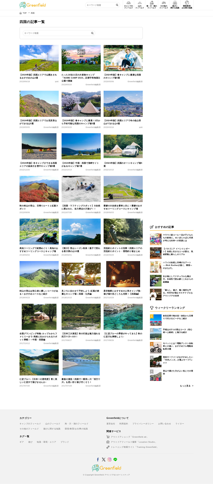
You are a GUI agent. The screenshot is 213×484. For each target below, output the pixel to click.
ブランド (65, 442)
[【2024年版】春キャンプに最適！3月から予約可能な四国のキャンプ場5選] (81, 92)
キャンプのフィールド (30, 423)
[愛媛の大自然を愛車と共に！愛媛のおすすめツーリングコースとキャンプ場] (123, 177)
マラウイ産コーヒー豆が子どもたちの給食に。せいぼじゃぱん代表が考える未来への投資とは (178, 238)
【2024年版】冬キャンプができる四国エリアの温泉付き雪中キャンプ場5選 (38, 164)
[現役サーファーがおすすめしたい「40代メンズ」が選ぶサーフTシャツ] (156, 356)
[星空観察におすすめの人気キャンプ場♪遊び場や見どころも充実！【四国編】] (123, 263)
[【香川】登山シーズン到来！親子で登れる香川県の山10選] (81, 220)
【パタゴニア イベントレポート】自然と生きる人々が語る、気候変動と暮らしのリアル (178, 251)
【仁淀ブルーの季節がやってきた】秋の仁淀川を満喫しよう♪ (123, 335)
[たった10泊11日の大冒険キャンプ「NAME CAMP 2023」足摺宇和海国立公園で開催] (81, 47)
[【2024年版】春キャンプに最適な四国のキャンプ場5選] (123, 47)
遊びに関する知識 (52, 429)
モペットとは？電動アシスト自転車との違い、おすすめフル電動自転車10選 (178, 346)
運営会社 (110, 423)
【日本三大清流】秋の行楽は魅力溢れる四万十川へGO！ (81, 335)
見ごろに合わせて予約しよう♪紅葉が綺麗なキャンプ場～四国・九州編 (80, 292)
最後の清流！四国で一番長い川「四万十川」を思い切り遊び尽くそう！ (81, 380)
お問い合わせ (164, 423)
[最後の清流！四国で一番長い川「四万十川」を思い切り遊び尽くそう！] (81, 351)
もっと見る (185, 386)
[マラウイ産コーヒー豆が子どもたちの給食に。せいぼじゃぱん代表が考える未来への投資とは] (156, 233)
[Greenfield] (33, 3)
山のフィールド (52, 423)
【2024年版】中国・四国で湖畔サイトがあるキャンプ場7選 (80, 164)
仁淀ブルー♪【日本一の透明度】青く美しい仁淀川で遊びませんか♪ (38, 380)
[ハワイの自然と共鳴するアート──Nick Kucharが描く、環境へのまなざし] (156, 261)
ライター (179, 423)
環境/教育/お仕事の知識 (76, 429)
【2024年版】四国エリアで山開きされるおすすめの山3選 (38, 76)
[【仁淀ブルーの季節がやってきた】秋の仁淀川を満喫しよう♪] (123, 305)
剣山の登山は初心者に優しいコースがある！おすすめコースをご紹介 (39, 292)
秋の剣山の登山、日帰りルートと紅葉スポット (39, 207)
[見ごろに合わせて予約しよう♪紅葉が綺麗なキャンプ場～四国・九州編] (81, 263)
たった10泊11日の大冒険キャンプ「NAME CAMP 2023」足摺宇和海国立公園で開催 (81, 78)
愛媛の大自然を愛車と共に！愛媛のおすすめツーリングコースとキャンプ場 (123, 207)
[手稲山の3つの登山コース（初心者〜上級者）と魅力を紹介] (156, 328)
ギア (22, 442)
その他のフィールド (29, 429)
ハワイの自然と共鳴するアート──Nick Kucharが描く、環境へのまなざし (177, 265)
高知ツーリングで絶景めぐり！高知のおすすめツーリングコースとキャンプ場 (39, 249)
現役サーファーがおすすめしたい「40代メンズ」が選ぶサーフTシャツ (178, 360)
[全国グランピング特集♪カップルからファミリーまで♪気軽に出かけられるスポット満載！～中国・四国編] (39, 305)
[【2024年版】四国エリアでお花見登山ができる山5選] (39, 92)
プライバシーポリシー (143, 423)
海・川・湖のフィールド (76, 423)
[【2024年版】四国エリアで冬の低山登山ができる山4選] (123, 92)
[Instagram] (109, 458)
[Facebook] (98, 458)
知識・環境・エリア (46, 442)
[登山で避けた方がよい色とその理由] (156, 369)
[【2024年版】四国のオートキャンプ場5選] (123, 135)
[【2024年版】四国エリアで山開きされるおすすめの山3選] (39, 47)
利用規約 (123, 423)
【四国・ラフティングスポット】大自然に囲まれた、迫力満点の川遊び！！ (81, 207)
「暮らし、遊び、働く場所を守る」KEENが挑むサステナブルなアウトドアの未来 (178, 293)
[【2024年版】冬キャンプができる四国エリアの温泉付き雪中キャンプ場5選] (39, 135)
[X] (103, 458)
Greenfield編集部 (93, 85)
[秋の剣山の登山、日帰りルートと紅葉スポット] (39, 177)
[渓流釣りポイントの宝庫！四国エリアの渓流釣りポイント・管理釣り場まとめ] (123, 220)
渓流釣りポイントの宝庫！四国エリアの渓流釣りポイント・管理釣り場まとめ (123, 249)
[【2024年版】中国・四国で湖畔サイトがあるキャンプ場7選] (81, 135)
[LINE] (115, 458)
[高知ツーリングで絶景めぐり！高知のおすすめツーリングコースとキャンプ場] (39, 220)
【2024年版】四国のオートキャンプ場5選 (123, 164)
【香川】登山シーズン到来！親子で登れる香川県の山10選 (81, 249)
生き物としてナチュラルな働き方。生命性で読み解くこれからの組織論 (178, 279)
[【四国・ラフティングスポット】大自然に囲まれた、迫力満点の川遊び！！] (81, 177)
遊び (30, 442)
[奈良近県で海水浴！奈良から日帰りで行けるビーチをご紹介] (156, 314)
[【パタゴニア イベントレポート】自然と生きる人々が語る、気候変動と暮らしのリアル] (156, 247)
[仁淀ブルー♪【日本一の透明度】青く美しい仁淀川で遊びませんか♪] (39, 351)
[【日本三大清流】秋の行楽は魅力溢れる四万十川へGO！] (81, 305)
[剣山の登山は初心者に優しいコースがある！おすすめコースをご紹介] (39, 263)
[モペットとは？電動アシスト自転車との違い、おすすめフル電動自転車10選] (156, 342)
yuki (57, 82)
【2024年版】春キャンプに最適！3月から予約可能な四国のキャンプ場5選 (81, 122)
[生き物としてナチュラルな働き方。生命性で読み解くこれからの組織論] (156, 275)
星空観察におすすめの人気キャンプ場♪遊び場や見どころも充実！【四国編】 (122, 292)
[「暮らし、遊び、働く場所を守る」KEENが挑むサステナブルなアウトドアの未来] (156, 288)
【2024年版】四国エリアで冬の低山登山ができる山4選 (122, 122)
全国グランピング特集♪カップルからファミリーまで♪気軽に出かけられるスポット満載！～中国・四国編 (38, 336)
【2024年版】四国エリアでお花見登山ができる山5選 (38, 122)
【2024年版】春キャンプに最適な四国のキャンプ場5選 (122, 76)
